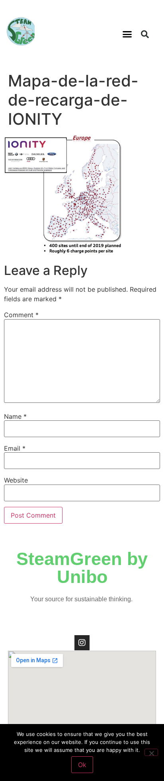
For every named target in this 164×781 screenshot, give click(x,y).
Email (14, 448)
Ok (82, 765)
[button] (127, 34)
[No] (151, 752)
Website (16, 480)
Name (15, 416)
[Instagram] (82, 643)
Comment (21, 315)
